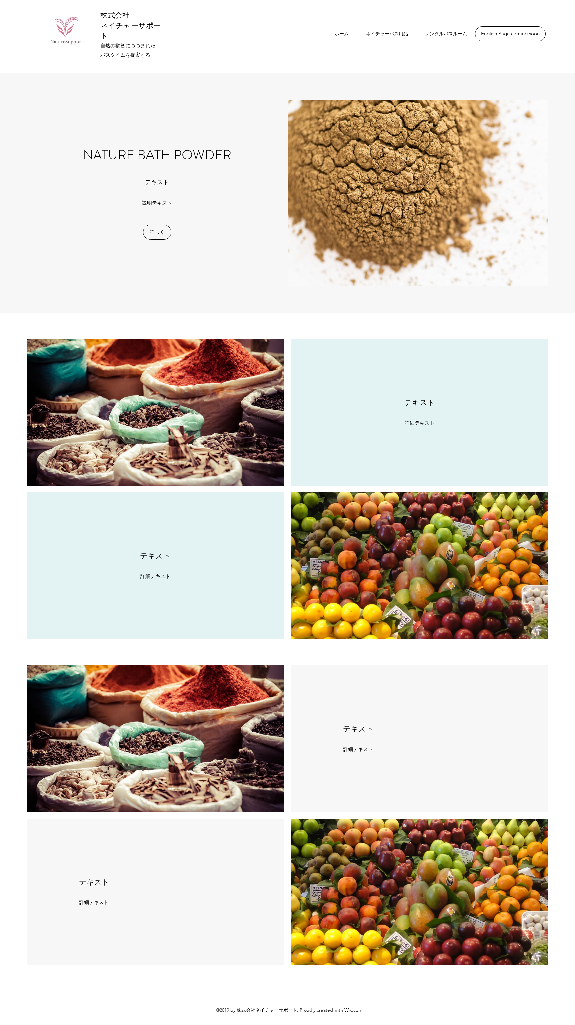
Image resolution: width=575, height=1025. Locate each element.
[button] (510, 33)
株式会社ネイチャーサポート (130, 25)
